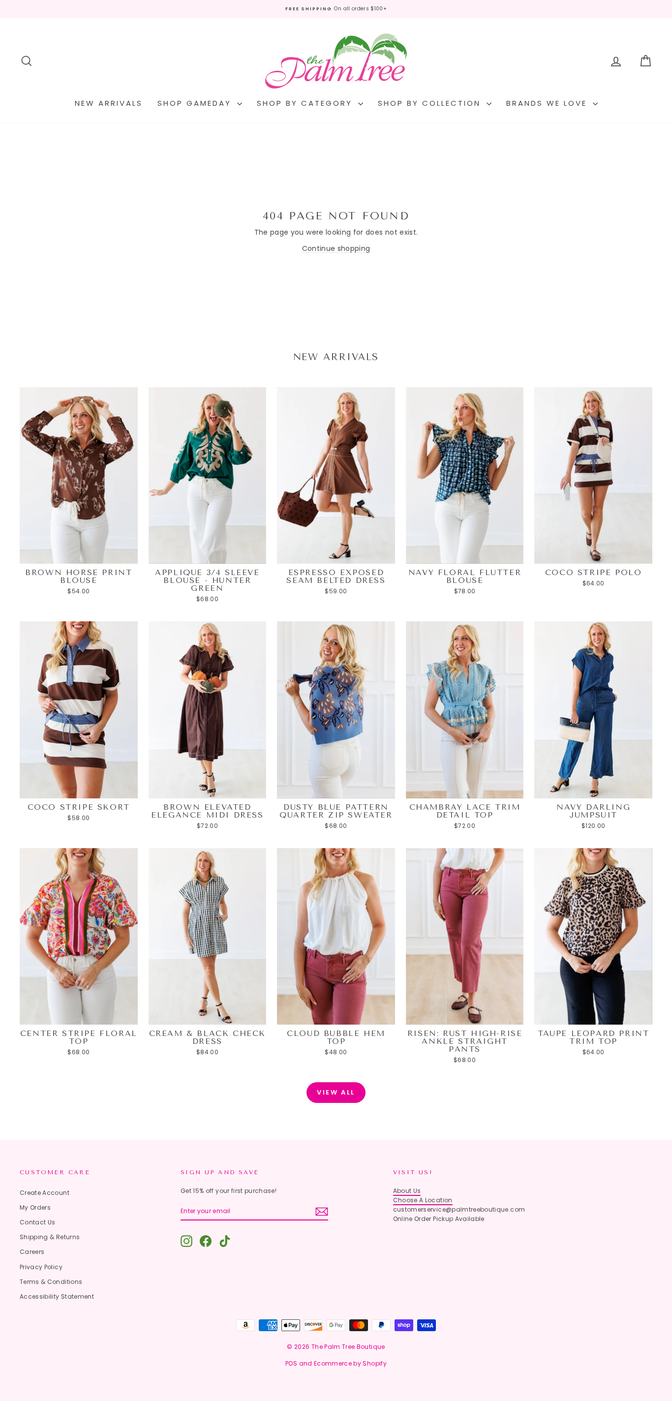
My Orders (35, 1207)
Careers (32, 1252)
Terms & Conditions (51, 1282)
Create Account (44, 1192)
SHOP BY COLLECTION (431, 103)
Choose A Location (423, 1200)
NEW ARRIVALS (109, 103)
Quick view (78, 553)
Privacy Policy (41, 1267)
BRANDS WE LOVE (548, 103)
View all (336, 1092)
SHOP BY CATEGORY (306, 103)
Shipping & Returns (50, 1237)
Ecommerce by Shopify (350, 1363)
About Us (407, 1191)
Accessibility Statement (57, 1296)
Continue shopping (336, 248)
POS (291, 1363)
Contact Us (38, 1222)
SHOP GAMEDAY (196, 103)
